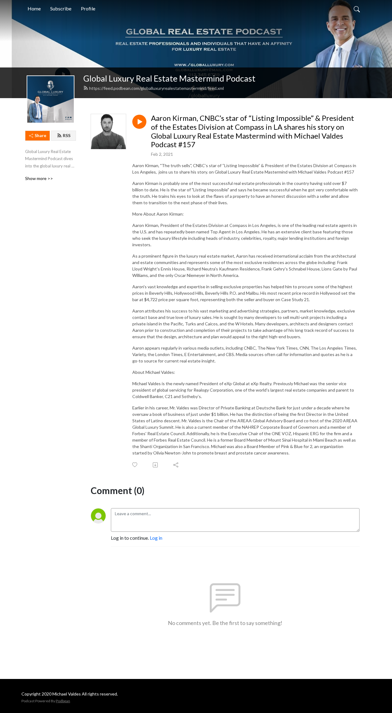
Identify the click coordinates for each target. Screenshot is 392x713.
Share (40, 135)
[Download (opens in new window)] (155, 465)
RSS (66, 135)
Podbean (63, 701)
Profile (88, 8)
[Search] (356, 8)
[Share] (176, 465)
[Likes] (135, 465)
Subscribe (60, 8)
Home (34, 8)
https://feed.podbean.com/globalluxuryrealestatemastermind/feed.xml (156, 88)
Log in (156, 538)
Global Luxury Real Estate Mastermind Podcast (169, 78)
